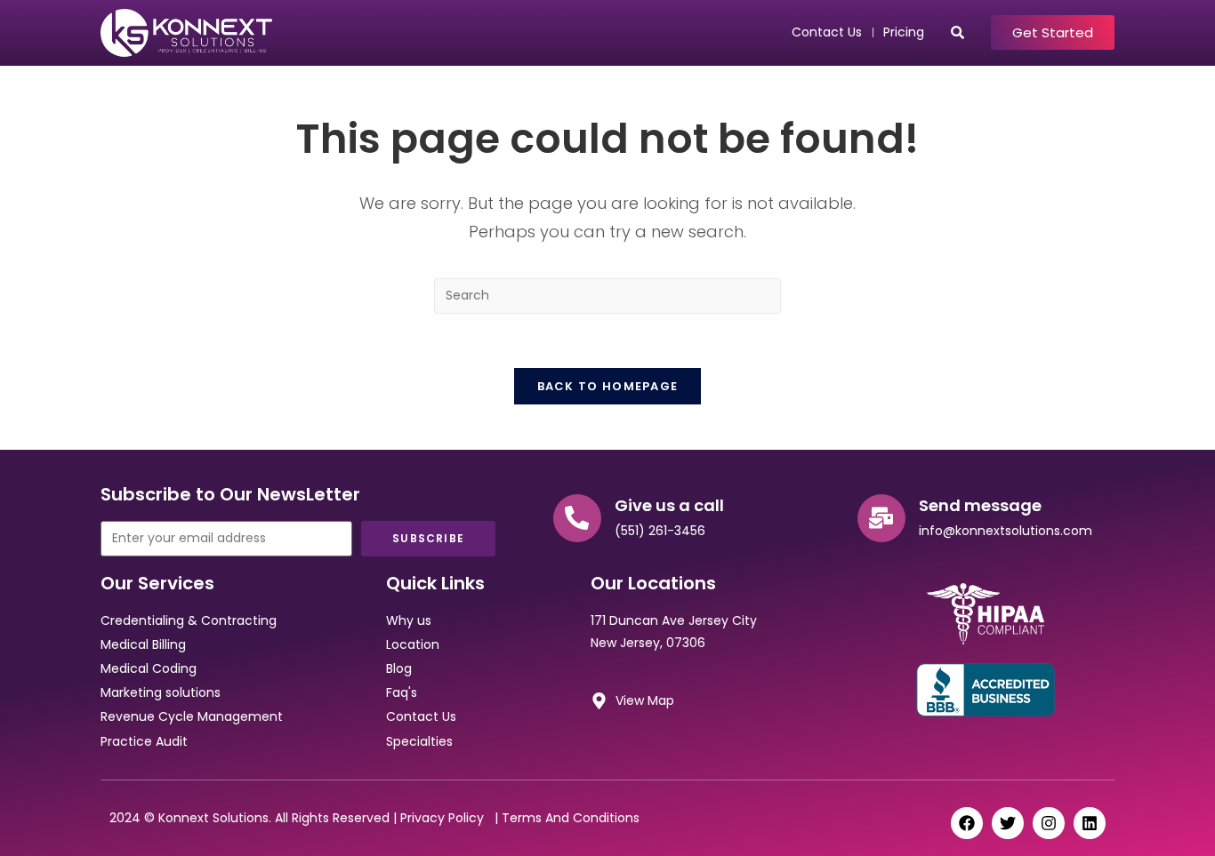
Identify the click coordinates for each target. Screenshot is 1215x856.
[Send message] (881, 518)
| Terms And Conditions (565, 818)
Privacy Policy (445, 818)
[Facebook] (967, 823)
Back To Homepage (608, 386)
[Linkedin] (1090, 823)
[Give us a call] (577, 518)
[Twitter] (1008, 823)
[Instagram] (1049, 823)
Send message (980, 505)
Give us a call (669, 505)
